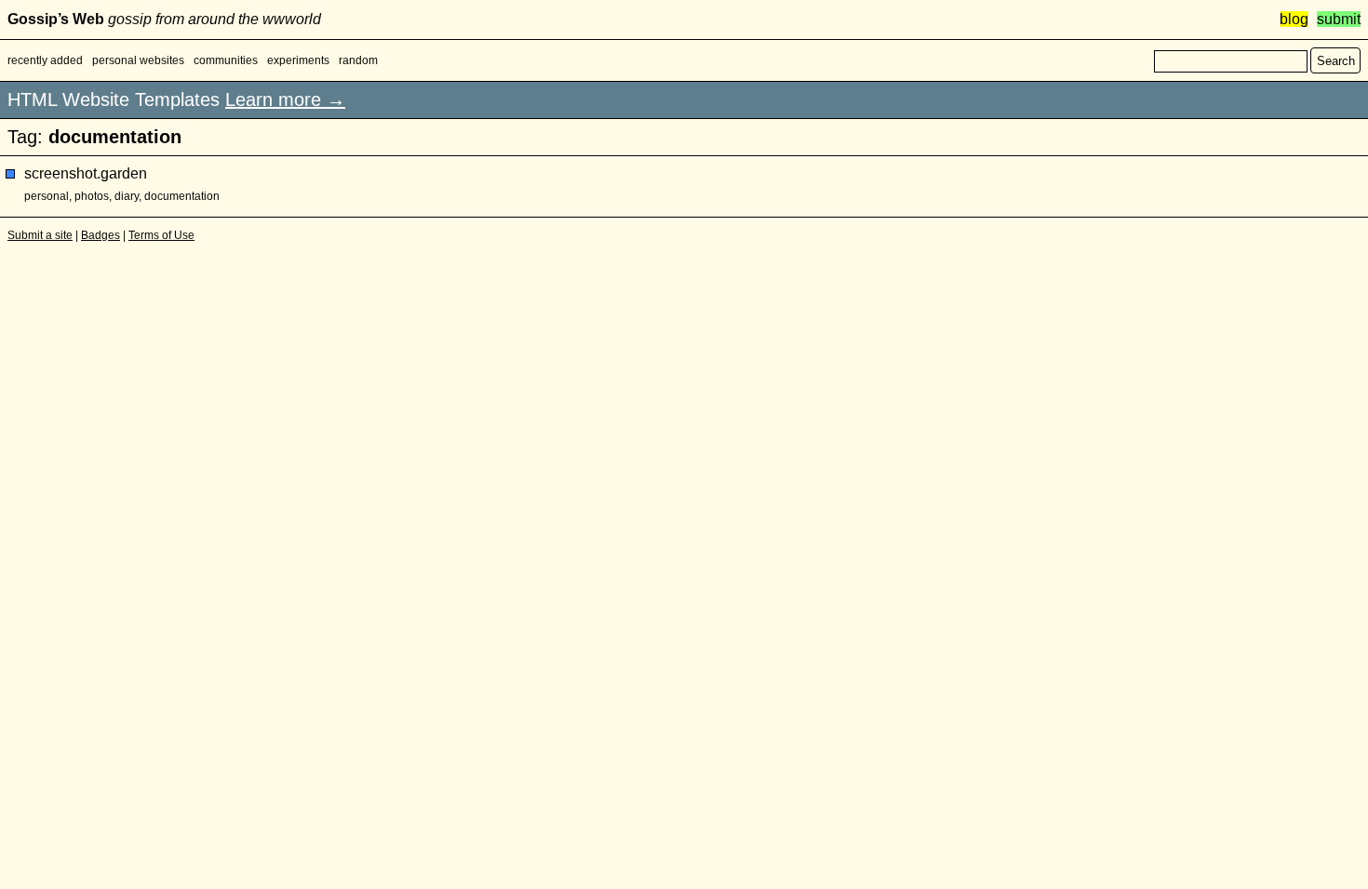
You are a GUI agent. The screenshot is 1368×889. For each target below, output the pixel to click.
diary (126, 196)
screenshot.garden (85, 173)
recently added (45, 60)
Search (1336, 61)
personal (46, 196)
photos (91, 196)
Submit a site (40, 235)
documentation (182, 196)
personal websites (138, 60)
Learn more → (285, 99)
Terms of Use (161, 235)
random (358, 60)
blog (1294, 19)
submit (1339, 19)
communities (226, 60)
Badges (100, 235)
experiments (298, 60)
